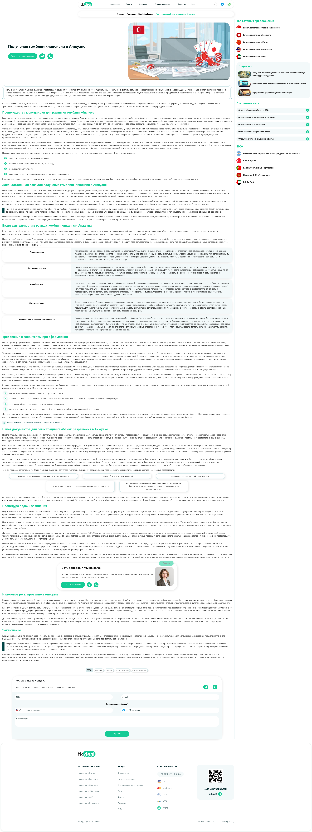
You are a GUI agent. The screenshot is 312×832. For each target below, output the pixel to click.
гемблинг (109, 670)
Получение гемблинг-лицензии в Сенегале (34, 422)
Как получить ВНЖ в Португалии (258, 168)
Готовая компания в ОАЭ (254, 56)
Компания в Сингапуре (88, 785)
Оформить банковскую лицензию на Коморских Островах (279, 83)
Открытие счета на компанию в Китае (256, 139)
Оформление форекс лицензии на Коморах (272, 92)
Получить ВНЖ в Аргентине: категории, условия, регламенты (271, 153)
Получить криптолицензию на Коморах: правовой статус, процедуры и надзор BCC (279, 74)
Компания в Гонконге (88, 779)
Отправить (117, 734)
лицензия (98, 670)
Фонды (121, 797)
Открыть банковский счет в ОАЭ (253, 110)
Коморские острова (139, 670)
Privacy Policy (228, 821)
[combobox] (19, 710)
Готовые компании (126, 779)
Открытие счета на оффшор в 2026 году (256, 117)
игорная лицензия (122, 670)
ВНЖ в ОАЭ (248, 182)
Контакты (182, 4)
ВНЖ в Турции (249, 161)
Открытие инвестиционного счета (254, 132)
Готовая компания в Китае (255, 42)
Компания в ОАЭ (85, 797)
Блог (193, 4)
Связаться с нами (73, 585)
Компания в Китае (86, 773)
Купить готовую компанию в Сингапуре (261, 28)
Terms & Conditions (205, 821)
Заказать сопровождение (22, 56)
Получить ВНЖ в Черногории (256, 175)
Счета (120, 791)
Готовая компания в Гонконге (257, 35)
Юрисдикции (115, 4)
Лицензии (122, 803)
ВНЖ (120, 809)
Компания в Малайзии (88, 803)
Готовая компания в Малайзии (257, 49)
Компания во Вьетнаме (88, 791)
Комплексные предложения (130, 785)
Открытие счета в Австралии (251, 124)
